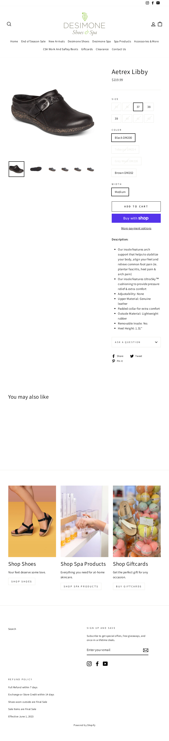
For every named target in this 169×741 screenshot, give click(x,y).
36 (127, 107)
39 (116, 118)
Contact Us (119, 49)
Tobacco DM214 (125, 149)
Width (117, 184)
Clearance (102, 49)
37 (138, 107)
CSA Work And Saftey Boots (60, 49)
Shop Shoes (21, 581)
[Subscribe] (145, 650)
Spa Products (122, 41)
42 (148, 118)
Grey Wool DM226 (126, 161)
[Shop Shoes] (32, 521)
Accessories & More (146, 41)
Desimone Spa (101, 41)
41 (138, 118)
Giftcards (87, 49)
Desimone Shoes (78, 41)
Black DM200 (123, 138)
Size (115, 99)
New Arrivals (57, 41)
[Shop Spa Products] (84, 521)
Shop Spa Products (81, 586)
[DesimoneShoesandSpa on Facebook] (97, 663)
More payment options (136, 228)
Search (12, 629)
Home (14, 41)
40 (127, 118)
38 (148, 107)
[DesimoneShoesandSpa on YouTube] (105, 663)
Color (117, 129)
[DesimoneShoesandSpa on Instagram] (89, 663)
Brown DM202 (124, 173)
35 (116, 107)
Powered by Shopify (84, 725)
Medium (120, 192)
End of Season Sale (33, 41)
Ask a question (128, 342)
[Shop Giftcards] (137, 521)
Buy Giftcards (129, 586)
